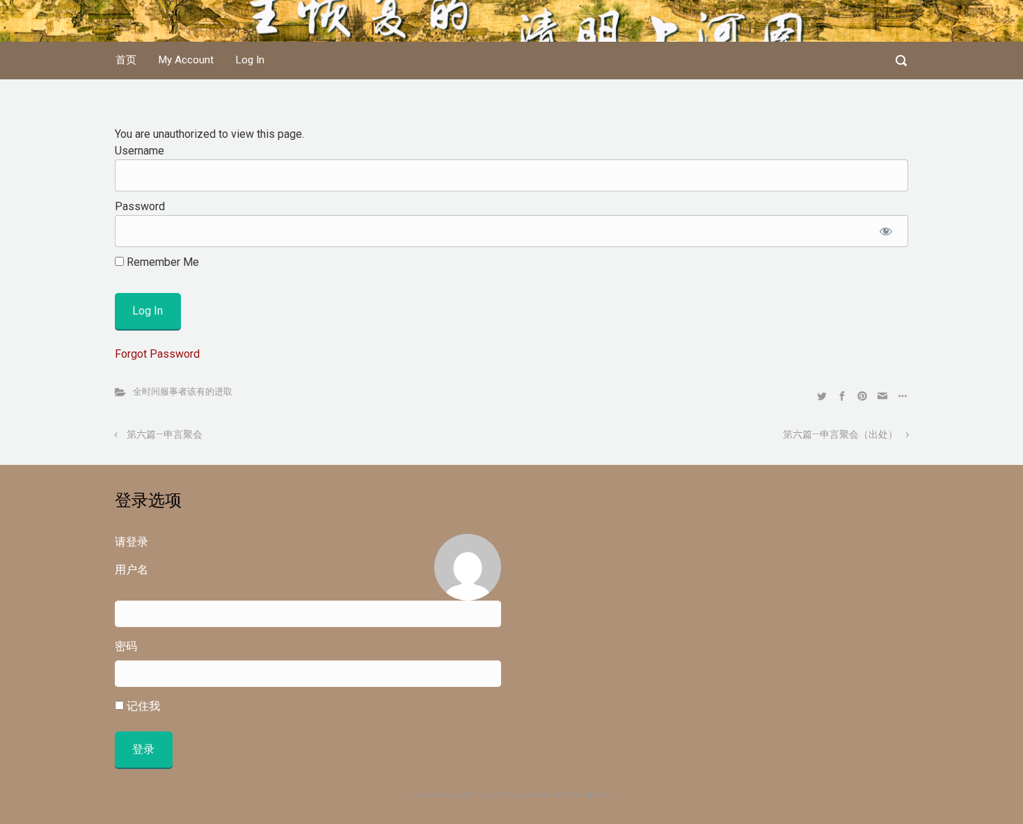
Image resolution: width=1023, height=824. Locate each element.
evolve (425, 795)
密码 (126, 646)
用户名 (131, 569)
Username (139, 150)
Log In (250, 60)
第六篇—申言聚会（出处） (840, 435)
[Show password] (885, 231)
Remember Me (161, 262)
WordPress (590, 795)
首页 (126, 60)
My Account (186, 60)
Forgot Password (157, 353)
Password (140, 206)
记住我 (142, 706)
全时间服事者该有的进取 (182, 391)
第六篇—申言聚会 (165, 435)
